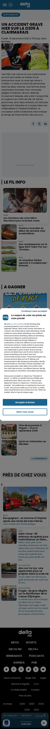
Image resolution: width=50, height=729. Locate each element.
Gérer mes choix (25, 411)
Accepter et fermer (25, 402)
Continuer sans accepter (34, 311)
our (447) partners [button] (17, 324)
